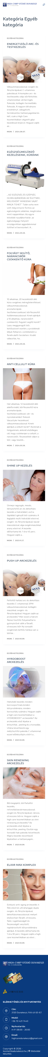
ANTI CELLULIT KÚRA (21, 364)
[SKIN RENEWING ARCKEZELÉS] (24, 783)
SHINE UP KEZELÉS (19, 465)
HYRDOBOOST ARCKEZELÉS (16, 660)
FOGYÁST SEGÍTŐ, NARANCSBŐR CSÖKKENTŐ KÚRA (19, 256)
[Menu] (44, 4)
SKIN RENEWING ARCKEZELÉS (18, 762)
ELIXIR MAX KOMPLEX (21, 864)
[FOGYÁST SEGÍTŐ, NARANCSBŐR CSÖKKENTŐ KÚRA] (24, 279)
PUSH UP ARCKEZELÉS (22, 560)
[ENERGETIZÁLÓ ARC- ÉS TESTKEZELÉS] (24, 67)
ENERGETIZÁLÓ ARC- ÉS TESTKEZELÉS (23, 45)
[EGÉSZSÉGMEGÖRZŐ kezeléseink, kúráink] (24, 174)
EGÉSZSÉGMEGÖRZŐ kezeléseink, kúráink (23, 153)
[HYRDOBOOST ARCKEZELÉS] (24, 682)
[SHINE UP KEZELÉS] (24, 485)
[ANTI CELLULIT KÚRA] (24, 384)
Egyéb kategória (15, 38)
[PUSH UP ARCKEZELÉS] (24, 580)
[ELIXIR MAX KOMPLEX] (24, 884)
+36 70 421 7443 (20, 1021)
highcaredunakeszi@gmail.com (27, 1038)
